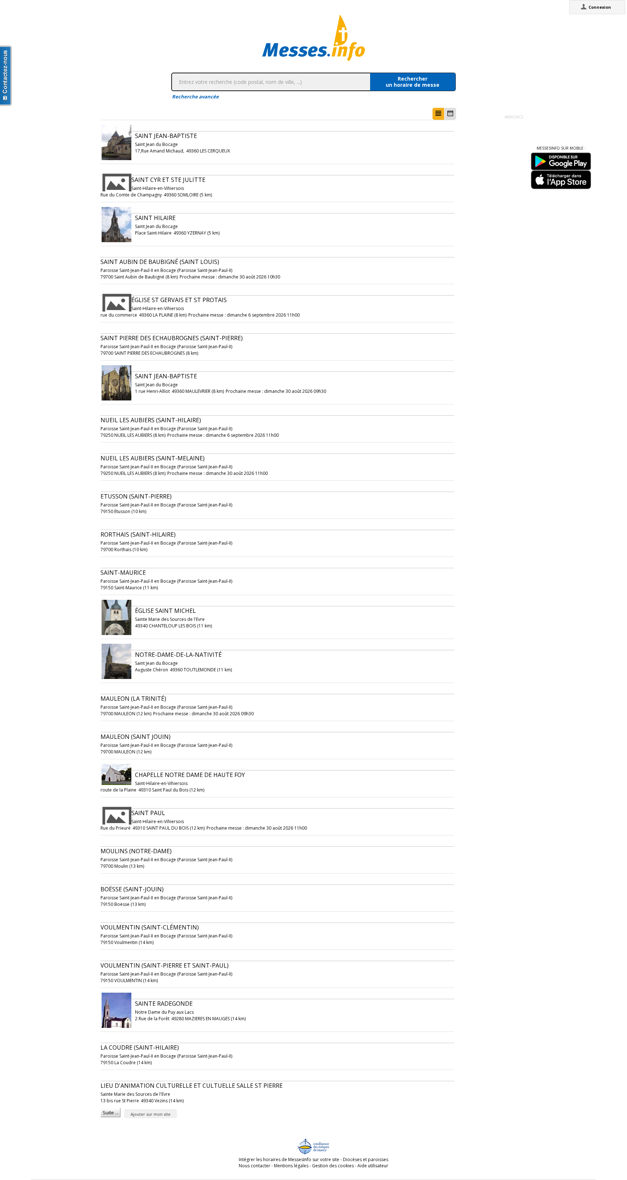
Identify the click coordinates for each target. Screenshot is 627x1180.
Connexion (600, 7)
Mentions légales (291, 1166)
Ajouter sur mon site (151, 1114)
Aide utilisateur (372, 1166)
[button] (438, 114)
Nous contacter (254, 1166)
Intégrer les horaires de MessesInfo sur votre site (289, 1159)
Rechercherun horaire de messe (412, 81)
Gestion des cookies (333, 1166)
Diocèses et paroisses (365, 1159)
